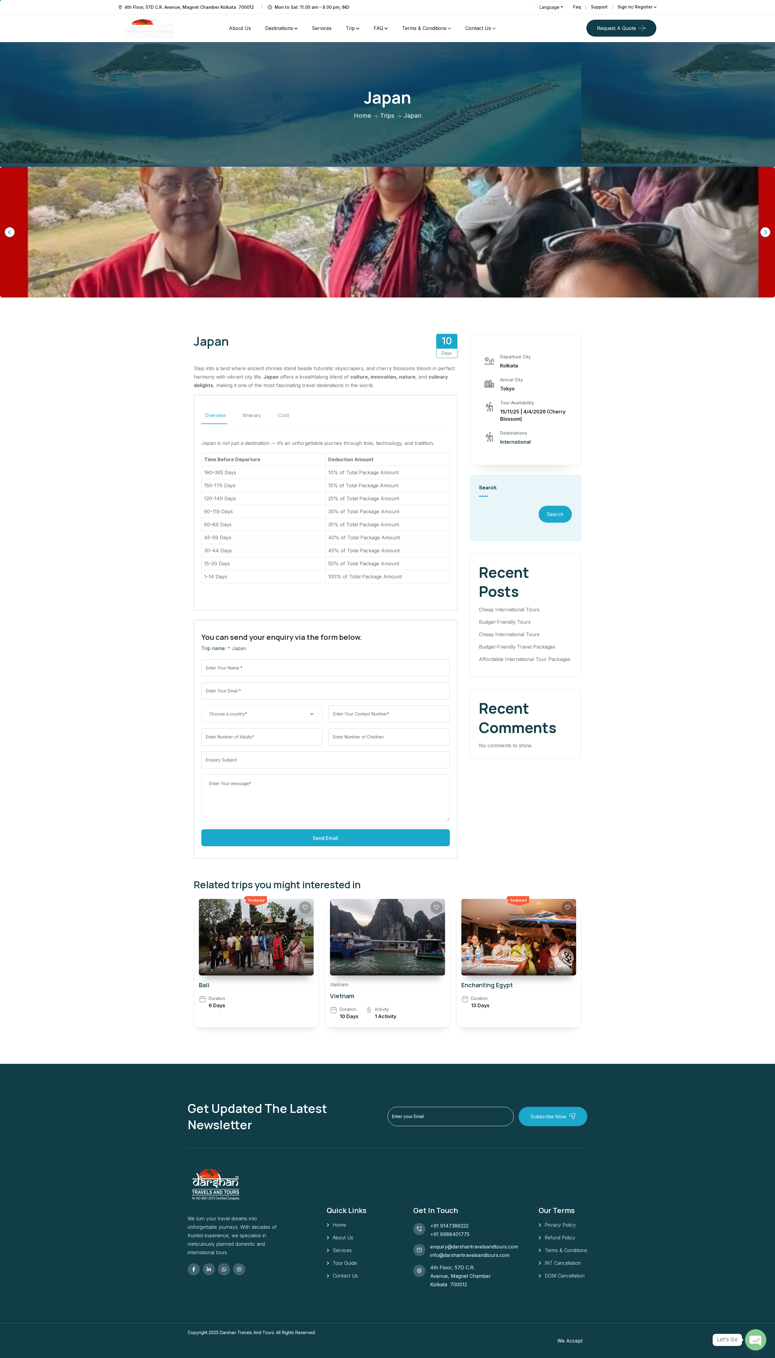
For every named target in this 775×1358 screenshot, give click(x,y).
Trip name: (215, 648)
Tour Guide (345, 1263)
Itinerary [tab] (252, 415)
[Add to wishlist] (305, 907)
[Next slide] (765, 232)
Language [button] (549, 7)
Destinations (279, 28)
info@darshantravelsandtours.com (470, 1255)
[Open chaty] (755, 1339)
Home (362, 115)
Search (487, 488)
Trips (387, 115)
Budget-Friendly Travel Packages (517, 647)
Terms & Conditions (424, 28)
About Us (240, 28)
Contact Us (478, 28)
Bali (204, 985)
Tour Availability (517, 402)
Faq (577, 6)
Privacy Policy (560, 1225)
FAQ (378, 28)
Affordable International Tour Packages (524, 659)
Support (599, 6)
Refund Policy (560, 1238)
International (515, 442)
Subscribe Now (548, 1116)
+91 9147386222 (449, 1226)
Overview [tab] (215, 415)
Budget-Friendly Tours (505, 622)
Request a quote (616, 28)
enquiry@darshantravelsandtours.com (474, 1247)
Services (321, 28)
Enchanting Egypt (487, 985)
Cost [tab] (283, 415)
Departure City (515, 356)
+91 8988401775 (450, 1234)
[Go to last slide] (10, 232)
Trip (350, 28)
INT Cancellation (563, 1263)
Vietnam (339, 985)
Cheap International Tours (509, 610)
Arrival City (511, 379)
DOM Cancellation (565, 1276)
